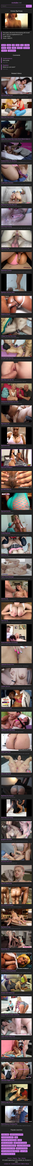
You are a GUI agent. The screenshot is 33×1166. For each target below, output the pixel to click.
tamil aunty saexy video (8, 1148)
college (27, 45)
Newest (10, 1158)
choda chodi (5, 1134)
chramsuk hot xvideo (7, 1137)
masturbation (11, 50)
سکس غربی (24, 1151)
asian (8, 48)
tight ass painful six (7, 1142)
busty (17, 45)
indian (14, 48)
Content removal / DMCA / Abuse (20, 1163)
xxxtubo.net (7, 1163)
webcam (4, 50)
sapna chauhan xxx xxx (8, 1154)
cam (22, 45)
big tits (3, 45)
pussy (8, 45)
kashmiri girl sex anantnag (9, 1140)
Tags (19, 1158)
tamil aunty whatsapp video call (10, 1151)
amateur (19, 48)
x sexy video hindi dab (23, 1145)
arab (16, 1137)
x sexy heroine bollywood (9, 1145)
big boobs (26, 48)
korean (4, 48)
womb (19, 1140)
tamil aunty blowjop (21, 1148)
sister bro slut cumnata (20, 1142)
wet (13, 45)
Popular (15, 1158)
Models (24, 1158)
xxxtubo (16, 3)
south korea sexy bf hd (16, 1134)
